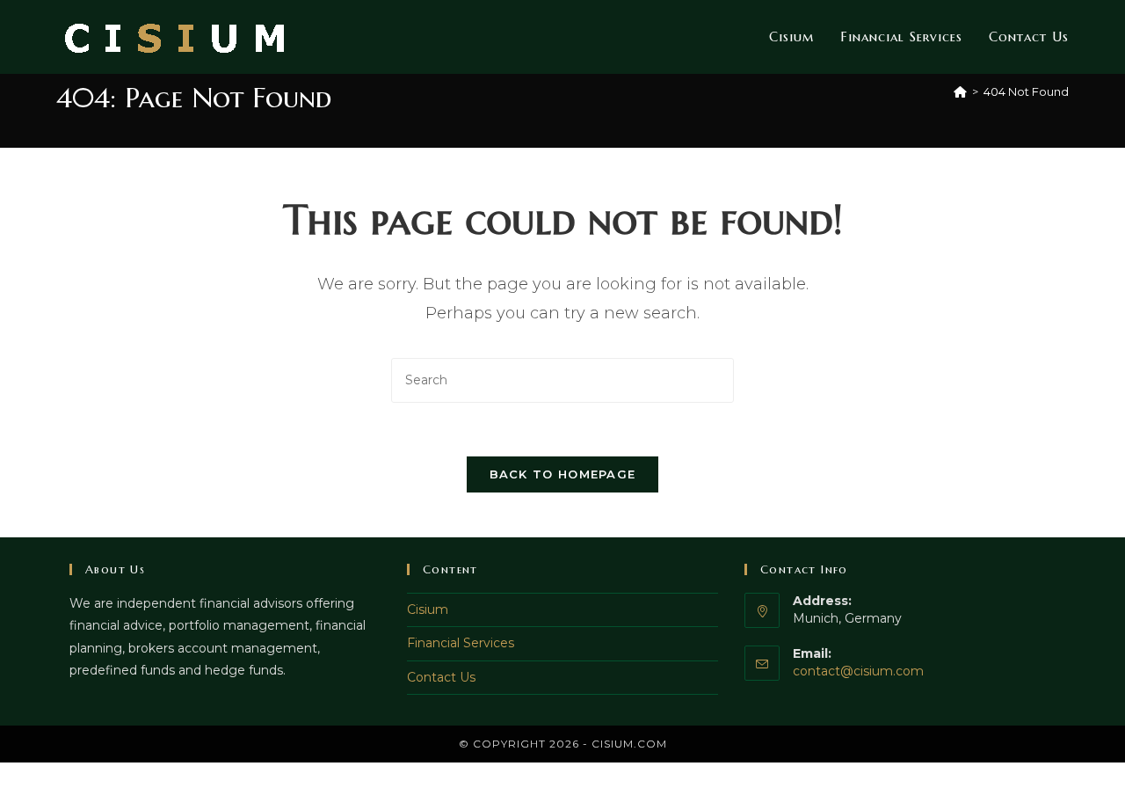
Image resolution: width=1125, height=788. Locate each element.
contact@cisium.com (858, 671)
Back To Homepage (563, 474)
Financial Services (460, 643)
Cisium (427, 609)
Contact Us (441, 677)
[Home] (960, 91)
